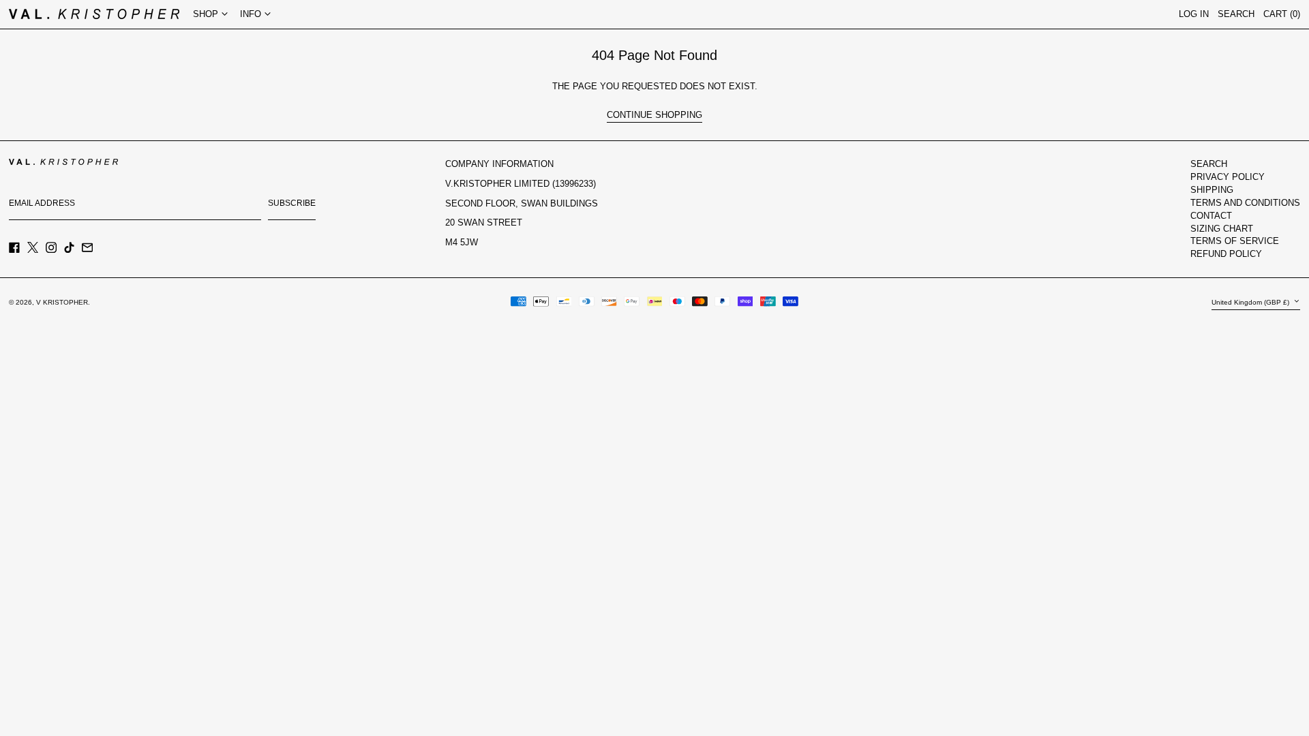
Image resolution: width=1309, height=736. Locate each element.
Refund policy (1226, 254)
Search (1208, 164)
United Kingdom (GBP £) (1251, 302)
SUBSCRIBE (292, 203)
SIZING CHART (1221, 229)
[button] (1281, 15)
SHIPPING (1211, 190)
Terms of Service (1234, 241)
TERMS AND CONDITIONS (1245, 203)
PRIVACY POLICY (1227, 177)
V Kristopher (62, 302)
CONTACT (1211, 216)
